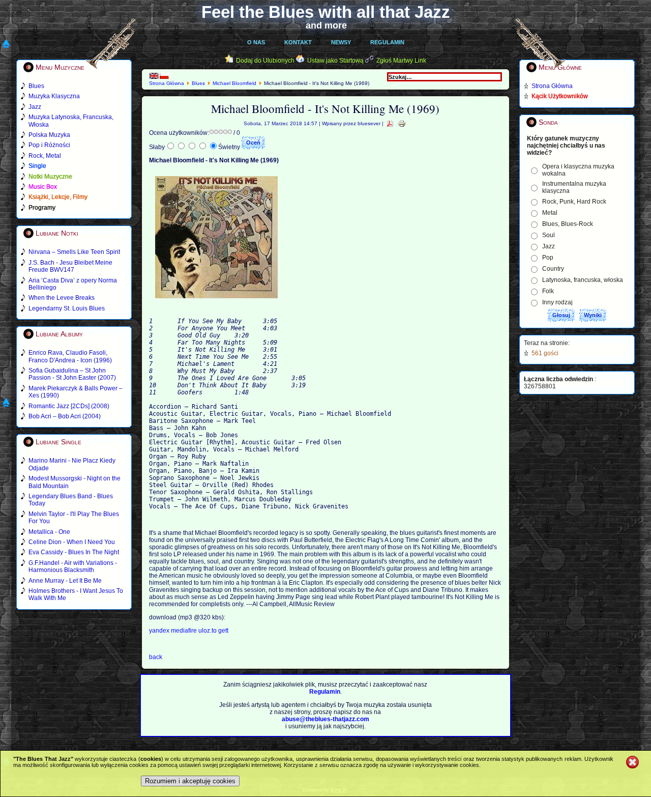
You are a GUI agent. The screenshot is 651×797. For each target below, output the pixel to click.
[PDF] (390, 123)
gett (223, 630)
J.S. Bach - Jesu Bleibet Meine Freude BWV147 (70, 266)
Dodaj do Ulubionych (265, 60)
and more (326, 25)
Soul (548, 235)
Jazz (548, 246)
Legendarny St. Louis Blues (66, 308)
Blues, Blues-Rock (567, 223)
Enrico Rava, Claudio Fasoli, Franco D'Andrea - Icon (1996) (70, 356)
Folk (548, 291)
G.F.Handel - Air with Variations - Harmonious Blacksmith (72, 566)
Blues (198, 83)
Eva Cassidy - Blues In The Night (73, 552)
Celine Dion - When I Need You (71, 542)
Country (553, 268)
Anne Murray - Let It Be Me (65, 580)
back (155, 657)
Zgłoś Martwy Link (401, 60)
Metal (549, 212)
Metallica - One (49, 531)
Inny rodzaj (557, 302)
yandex (160, 630)
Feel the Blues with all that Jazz (325, 12)
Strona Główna (166, 83)
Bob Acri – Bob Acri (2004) (64, 416)
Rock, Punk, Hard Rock (574, 201)
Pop (547, 257)
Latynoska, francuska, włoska (582, 279)
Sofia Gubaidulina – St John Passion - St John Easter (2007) (72, 374)
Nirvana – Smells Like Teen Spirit (74, 251)
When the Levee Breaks (61, 297)
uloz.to (208, 630)
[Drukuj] (402, 123)
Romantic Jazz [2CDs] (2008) (68, 406)
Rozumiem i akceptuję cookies (190, 781)
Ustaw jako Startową (335, 60)
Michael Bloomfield (234, 83)
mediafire (184, 630)
